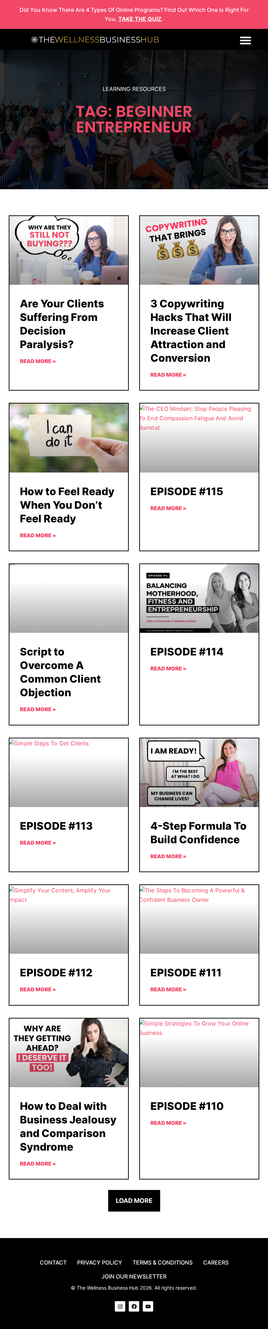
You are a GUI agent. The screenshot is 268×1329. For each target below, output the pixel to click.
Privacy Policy (99, 1262)
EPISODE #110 (187, 1106)
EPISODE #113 (56, 826)
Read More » (38, 361)
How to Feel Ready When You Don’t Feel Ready (67, 505)
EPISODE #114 (187, 651)
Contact (53, 1262)
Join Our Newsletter (134, 1276)
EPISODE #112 (56, 972)
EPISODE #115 (186, 491)
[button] (245, 40)
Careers (216, 1262)
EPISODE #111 (186, 972)
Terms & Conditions (163, 1262)
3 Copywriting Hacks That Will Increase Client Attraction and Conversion (191, 330)
